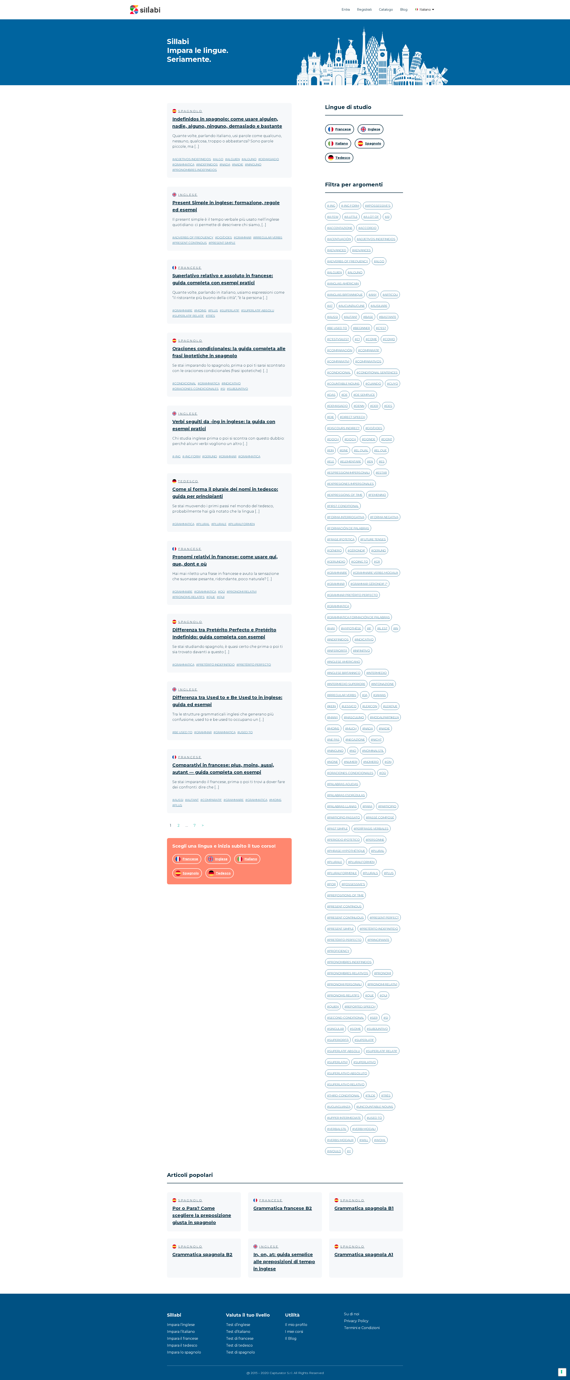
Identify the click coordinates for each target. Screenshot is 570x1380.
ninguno (254, 164)
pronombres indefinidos (195, 170)
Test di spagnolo (240, 1352)
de (345, 394)
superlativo (365, 1062)
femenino (378, 495)
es (383, 461)
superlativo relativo (346, 1084)
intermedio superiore (347, 684)
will (364, 1140)
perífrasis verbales (372, 828)
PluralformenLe (343, 873)
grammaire (183, 310)
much (351, 728)
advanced (337, 250)
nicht (377, 739)
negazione (356, 739)
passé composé (381, 817)
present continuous (346, 917)
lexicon (370, 706)
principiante (379, 940)
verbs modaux (341, 1140)
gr (378, 561)
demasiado (269, 159)
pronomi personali (345, 984)
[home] (145, 9)
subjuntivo (238, 388)
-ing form (192, 456)
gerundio (337, 561)
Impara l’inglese (181, 1325)
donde (369, 439)
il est (383, 628)
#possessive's (379, 205)
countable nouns (344, 383)
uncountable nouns (375, 1106)
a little (352, 216)
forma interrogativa (346, 517)
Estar (382, 472)
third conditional (344, 1095)
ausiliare (380, 305)
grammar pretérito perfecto (353, 595)
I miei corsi (294, 1331)
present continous (190, 242)
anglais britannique (346, 294)
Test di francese (240, 1338)
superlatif (230, 310)
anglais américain (344, 283)
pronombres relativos (348, 973)
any (373, 294)
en (371, 461)
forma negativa (385, 517)
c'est (382, 328)
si (223, 388)
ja (365, 695)
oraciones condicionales (196, 388)
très (211, 315)
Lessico (350, 706)
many (333, 717)
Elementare (351, 461)
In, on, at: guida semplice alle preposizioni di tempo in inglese (284, 1261)
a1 (388, 216)
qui (221, 597)
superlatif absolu (258, 310)
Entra (346, 10)
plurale (219, 524)
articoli (391, 294)
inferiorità (338, 650)
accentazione (340, 228)
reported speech (360, 1006)
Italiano (425, 10)
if (370, 628)
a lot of (372, 216)
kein (332, 706)
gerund (210, 456)
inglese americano (344, 661)
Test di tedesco (239, 1345)
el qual (362, 450)
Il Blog (291, 1338)
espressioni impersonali (349, 472)
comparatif (212, 800)
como (390, 339)
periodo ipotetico (344, 839)
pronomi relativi (242, 591)
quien (334, 1006)
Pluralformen (242, 524)
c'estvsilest (339, 339)
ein (331, 450)
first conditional (344, 506)
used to (246, 732)
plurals (371, 873)
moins (201, 310)
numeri (351, 762)
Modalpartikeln (385, 717)
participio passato (344, 817)
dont (387, 439)
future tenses (374, 539)
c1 (358, 339)
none (333, 762)
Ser (375, 1017)
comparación (340, 350)
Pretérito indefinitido (216, 664)
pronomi (383, 973)
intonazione (383, 684)
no (353, 750)
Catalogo (386, 10)
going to (360, 561)
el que (381, 450)
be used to (183, 732)
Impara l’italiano (181, 1331)
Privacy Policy (356, 1321)
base (369, 317)
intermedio (377, 673)
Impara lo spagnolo (184, 1352)
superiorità (339, 1040)
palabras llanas (343, 806)
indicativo (232, 383)
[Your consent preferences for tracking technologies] (562, 1372)
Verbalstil (337, 1129)
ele (331, 461)
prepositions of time (346, 895)
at (331, 305)
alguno (250, 159)
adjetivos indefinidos (192, 159)
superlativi (338, 1062)
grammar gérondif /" (369, 584)
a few (333, 216)
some (356, 1028)
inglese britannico (344, 673)
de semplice (365, 394)
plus (214, 310)
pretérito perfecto (254, 664)
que (211, 597)
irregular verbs (268, 237)
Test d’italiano (238, 1331)
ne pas (334, 739)
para (368, 806)
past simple (338, 828)
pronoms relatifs (189, 597)
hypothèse (352, 628)
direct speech (353, 417)
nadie (238, 164)
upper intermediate (345, 1117)
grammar (243, 237)
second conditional (346, 1017)
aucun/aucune (352, 305)
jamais (380, 695)
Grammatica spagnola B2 (202, 1254)
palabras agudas (343, 784)
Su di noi (351, 1314)
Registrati (364, 10)
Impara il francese (182, 1338)
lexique (391, 706)
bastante (388, 317)
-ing (177, 456)
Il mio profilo (296, 1325)
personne (376, 839)
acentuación (340, 239)
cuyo (393, 383)
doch (334, 439)
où (222, 591)
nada (226, 164)
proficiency (339, 951)
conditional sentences (378, 372)
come (372, 339)
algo (219, 159)
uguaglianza (339, 1106)
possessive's (354, 884)
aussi (178, 800)
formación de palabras (349, 528)
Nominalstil (374, 750)
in (396, 628)
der (375, 406)
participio (388, 806)
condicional (185, 383)
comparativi (339, 361)
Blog (403, 10)
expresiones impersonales (351, 483)
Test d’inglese (238, 1325)
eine (345, 450)
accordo (368, 228)
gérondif (357, 550)
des (389, 406)
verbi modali (365, 1129)
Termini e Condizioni (362, 1328)
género (335, 550)
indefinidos (208, 164)
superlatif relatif (189, 315)
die (331, 417)
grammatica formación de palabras (359, 617)
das (332, 394)
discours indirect (344, 428)
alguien (233, 159)
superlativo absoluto (348, 1073)
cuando (374, 383)
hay (332, 628)
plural (204, 524)
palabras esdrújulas (347, 795)
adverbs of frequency (193, 237)
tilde (371, 1095)
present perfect (385, 917)
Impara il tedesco (182, 1345)
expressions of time (345, 495)
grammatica (184, 164)
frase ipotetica (341, 539)
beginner (362, 328)
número (372, 762)
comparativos (369, 361)
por (332, 884)
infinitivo (362, 650)
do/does (224, 237)
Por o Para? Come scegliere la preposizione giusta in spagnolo (201, 1215)
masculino (355, 717)
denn (360, 406)
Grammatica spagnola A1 (363, 1254)
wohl (381, 1140)
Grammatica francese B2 (282, 1208)
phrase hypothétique (347, 851)
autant (193, 800)
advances (362, 250)
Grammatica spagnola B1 (364, 1208)
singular (336, 1028)
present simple (223, 242)
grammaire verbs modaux (376, 572)
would (335, 1151)
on (389, 762)
